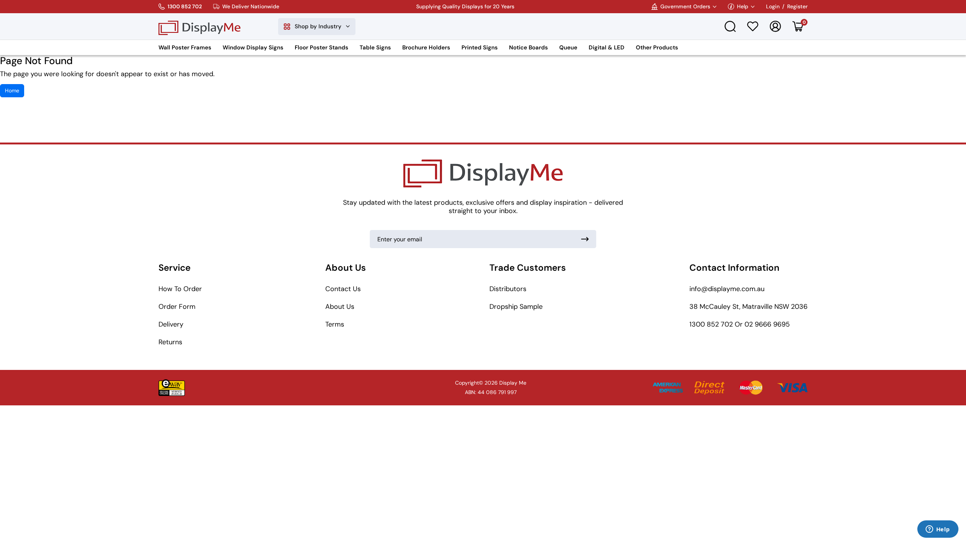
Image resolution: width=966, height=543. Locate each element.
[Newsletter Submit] (585, 239)
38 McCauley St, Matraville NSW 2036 (748, 306)
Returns (170, 342)
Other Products (657, 47)
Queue (568, 47)
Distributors (507, 288)
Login (773, 6)
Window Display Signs (253, 47)
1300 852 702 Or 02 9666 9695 (739, 324)
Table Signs (375, 47)
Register (797, 6)
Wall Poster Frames (184, 47)
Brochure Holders (426, 47)
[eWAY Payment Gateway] (171, 387)
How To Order (180, 288)
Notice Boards (528, 47)
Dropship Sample (516, 306)
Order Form (176, 306)
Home (12, 90)
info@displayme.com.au (726, 288)
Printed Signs (479, 47)
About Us (339, 306)
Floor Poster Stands (321, 47)
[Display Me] (199, 26)
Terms (334, 324)
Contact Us (343, 288)
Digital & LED (607, 47)
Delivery (170, 324)
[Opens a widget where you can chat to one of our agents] (937, 529)
